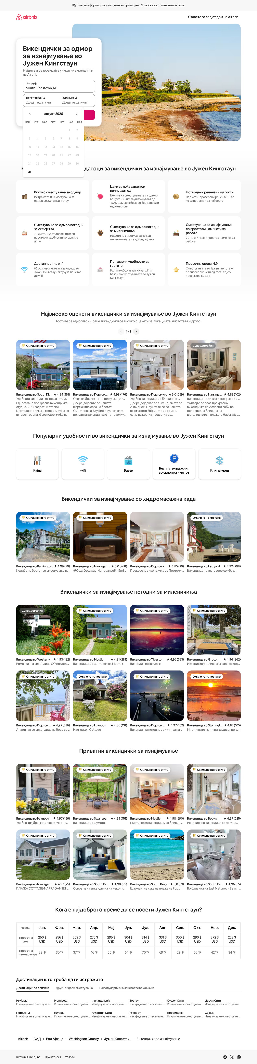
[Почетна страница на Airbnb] (26, 17)
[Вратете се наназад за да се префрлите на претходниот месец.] (30, 114)
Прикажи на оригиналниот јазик (163, 5)
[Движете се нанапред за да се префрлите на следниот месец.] (77, 114)
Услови (70, 1057)
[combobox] (59, 88)
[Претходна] (121, 331)
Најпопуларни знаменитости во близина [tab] (127, 988)
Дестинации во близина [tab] (32, 988)
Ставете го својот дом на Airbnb (213, 17)
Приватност (53, 1057)
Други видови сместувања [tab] (74, 988)
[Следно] (136, 331)
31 (29, 172)
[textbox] (41, 102)
